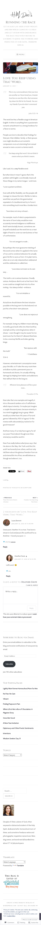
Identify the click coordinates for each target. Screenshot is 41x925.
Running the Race (20, 22)
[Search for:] (15, 791)
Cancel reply (32, 585)
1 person (13, 542)
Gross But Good (9, 718)
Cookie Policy (11, 916)
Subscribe (9, 664)
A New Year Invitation (11, 723)
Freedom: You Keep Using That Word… (31, 500)
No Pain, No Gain (9, 694)
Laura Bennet (16, 521)
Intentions (7, 733)
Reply (5, 547)
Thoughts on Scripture (21, 488)
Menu (21, 54)
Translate (20, 866)
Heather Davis (20, 556)
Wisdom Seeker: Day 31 (12, 739)
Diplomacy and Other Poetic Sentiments (18, 728)
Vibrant (6, 699)
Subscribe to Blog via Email (18, 637)
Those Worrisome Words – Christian (10, 500)
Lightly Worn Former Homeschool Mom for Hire (20, 689)
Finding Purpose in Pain (11, 704)
